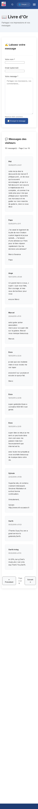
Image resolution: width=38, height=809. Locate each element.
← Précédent (9, 580)
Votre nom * (10, 59)
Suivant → (30, 580)
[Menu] (34, 4)
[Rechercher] (12, 4)
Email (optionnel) (11, 68)
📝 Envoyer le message (16, 121)
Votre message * (11, 76)
